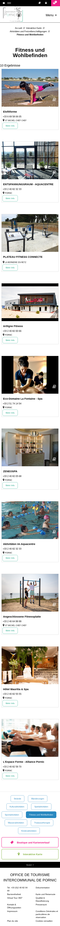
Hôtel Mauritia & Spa (16, 689)
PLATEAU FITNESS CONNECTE (23, 256)
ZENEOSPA (10, 471)
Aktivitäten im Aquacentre (19, 544)
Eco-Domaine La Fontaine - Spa (22, 398)
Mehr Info (10, 126)
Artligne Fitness (13, 326)
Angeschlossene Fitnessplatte (22, 616)
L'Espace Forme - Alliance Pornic (23, 761)
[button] (55, 3)
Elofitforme (10, 111)
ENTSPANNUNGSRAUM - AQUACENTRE (28, 184)
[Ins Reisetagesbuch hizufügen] (54, 100)
